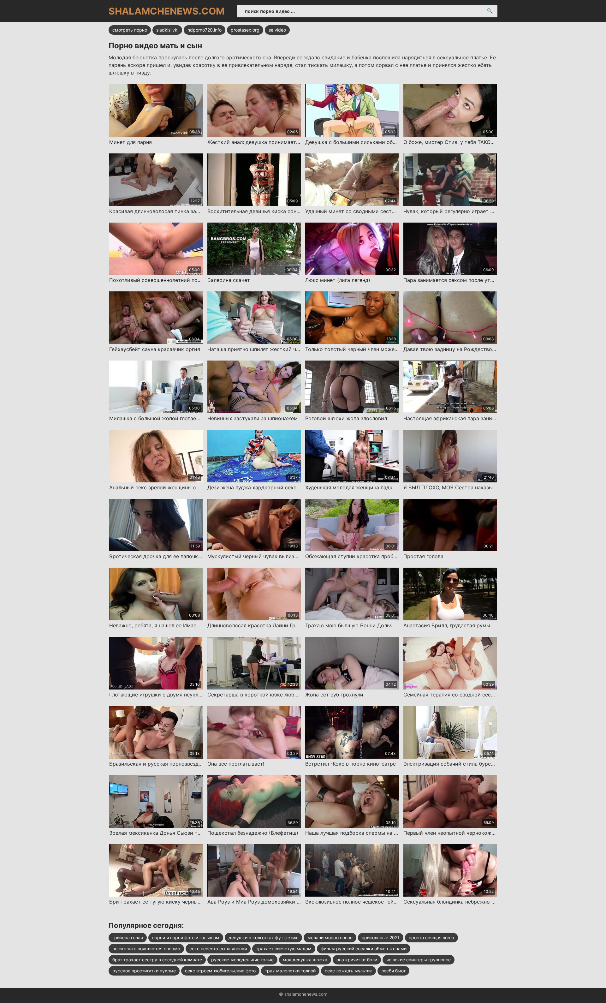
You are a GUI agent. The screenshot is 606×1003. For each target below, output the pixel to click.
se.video (277, 30)
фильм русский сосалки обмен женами (364, 948)
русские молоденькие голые (242, 959)
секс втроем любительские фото (220, 970)
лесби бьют (393, 970)
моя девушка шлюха (305, 959)
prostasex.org (245, 30)
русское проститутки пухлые (144, 970)
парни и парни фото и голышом (185, 937)
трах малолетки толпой (290, 970)
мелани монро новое (330, 937)
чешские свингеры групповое (418, 959)
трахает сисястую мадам (284, 948)
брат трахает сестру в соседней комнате (157, 959)
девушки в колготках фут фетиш (263, 937)
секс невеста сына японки (218, 948)
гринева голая (127, 937)
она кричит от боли (356, 959)
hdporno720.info (204, 30)
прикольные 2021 (381, 937)
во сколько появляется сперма (146, 948)
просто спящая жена (431, 937)
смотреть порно (129, 30)
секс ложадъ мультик (348, 970)
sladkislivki (167, 30)
